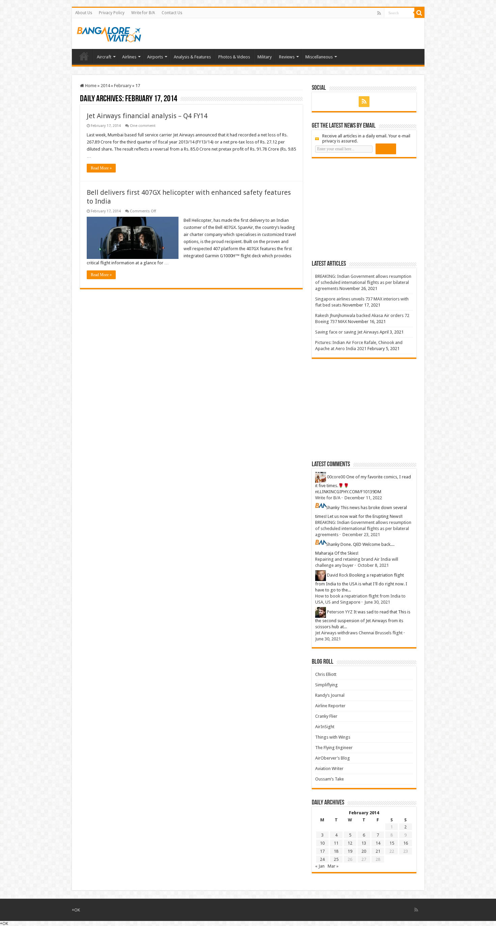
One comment (143, 126)
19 (350, 851)
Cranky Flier (326, 716)
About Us (83, 12)
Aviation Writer (329, 768)
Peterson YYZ (340, 611)
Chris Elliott (325, 674)
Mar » (333, 866)
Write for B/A (143, 12)
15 (391, 843)
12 (350, 843)
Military (264, 56)
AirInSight (324, 726)
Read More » (101, 168)
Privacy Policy (112, 12)
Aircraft (104, 56)
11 (336, 843)
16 (405, 843)
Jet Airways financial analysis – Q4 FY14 (147, 116)
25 (336, 859)
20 (363, 851)
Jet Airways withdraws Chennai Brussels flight (359, 632)
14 (378, 843)
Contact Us (172, 12)
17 (322, 851)
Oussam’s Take (329, 779)
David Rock (337, 575)
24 (322, 859)
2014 (105, 85)
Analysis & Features (192, 56)
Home (84, 56)
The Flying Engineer (334, 747)
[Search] (419, 13)
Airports (155, 56)
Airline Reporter (330, 705)
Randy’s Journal (330, 695)
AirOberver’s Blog (332, 758)
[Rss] (379, 13)
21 (378, 851)
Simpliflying (326, 684)
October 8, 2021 (373, 565)
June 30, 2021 (377, 602)
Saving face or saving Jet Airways (347, 332)
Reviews (287, 56)
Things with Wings (332, 737)
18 (336, 851)
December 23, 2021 (361, 534)
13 (363, 843)
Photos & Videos (234, 56)
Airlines (129, 56)
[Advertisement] (362, 209)
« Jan (320, 866)
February (122, 85)
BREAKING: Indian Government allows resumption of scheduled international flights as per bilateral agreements (363, 282)
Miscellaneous (319, 56)
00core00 (336, 476)
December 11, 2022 (363, 497)
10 (322, 843)
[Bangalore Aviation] (109, 33)
